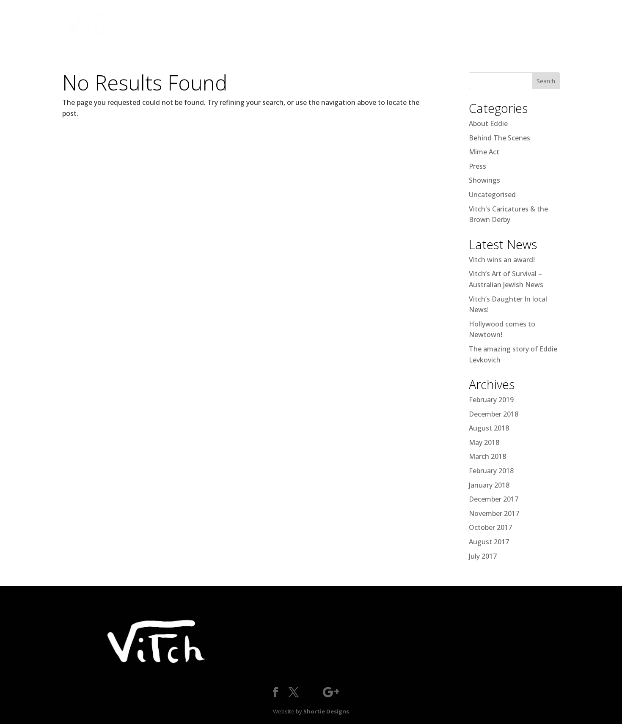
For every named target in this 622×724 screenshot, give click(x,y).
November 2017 (494, 513)
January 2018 (489, 485)
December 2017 (493, 499)
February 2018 (491, 470)
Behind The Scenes (499, 138)
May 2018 (484, 442)
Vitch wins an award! (502, 259)
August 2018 (489, 428)
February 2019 (491, 399)
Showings (484, 180)
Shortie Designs (326, 711)
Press (477, 166)
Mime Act (484, 151)
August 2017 (489, 541)
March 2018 (487, 456)
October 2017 (490, 527)
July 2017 (483, 556)
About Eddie (488, 123)
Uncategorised (492, 194)
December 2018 (493, 414)
